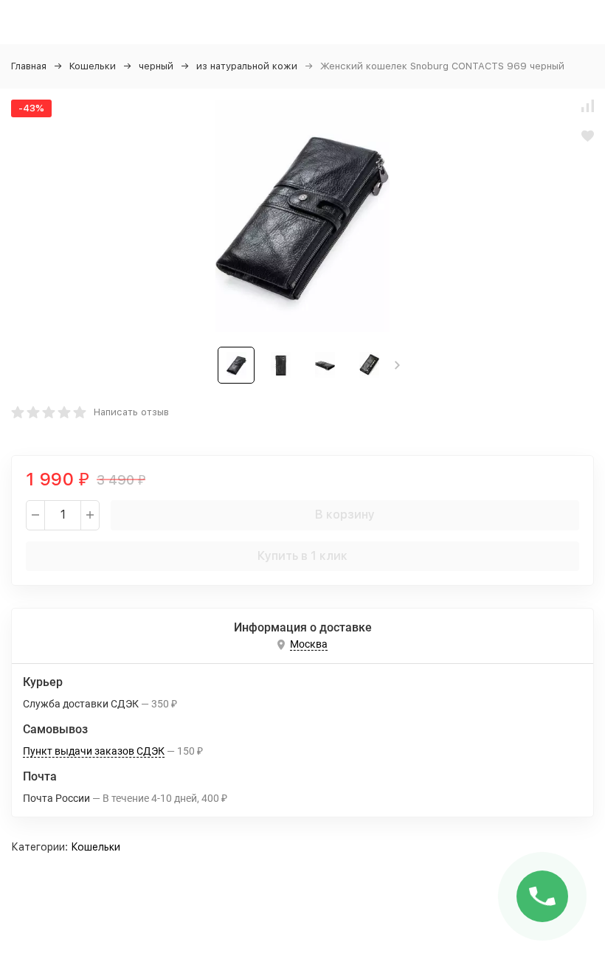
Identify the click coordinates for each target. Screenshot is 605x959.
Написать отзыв (131, 412)
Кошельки (92, 66)
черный (156, 66)
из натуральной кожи (246, 66)
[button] (397, 365)
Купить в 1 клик (302, 556)
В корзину (345, 515)
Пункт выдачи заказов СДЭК (94, 751)
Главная (28, 66)
